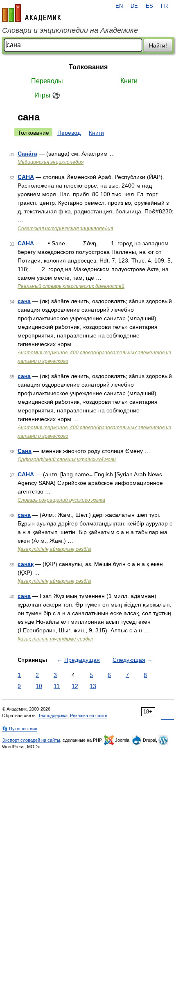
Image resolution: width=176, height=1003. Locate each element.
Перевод (69, 132)
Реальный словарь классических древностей (71, 286)
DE (134, 6)
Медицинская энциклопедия (50, 162)
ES (149, 6)
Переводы (47, 80)
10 (39, 686)
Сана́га (27, 153)
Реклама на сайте (88, 715)
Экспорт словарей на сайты (31, 740)
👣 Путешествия (19, 728)
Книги (129, 80)
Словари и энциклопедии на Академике (70, 30)
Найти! (158, 45)
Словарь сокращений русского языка (61, 500)
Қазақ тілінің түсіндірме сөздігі (55, 639)
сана (24, 301)
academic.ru (31, 13)
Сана (25, 451)
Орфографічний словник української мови (67, 459)
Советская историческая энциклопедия (65, 228)
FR (164, 6)
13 (93, 686)
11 (57, 686)
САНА (26, 177)
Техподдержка (53, 715)
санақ (26, 564)
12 (75, 686)
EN (119, 6)
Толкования (88, 66)
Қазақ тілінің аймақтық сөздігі (54, 549)
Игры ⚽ (47, 95)
